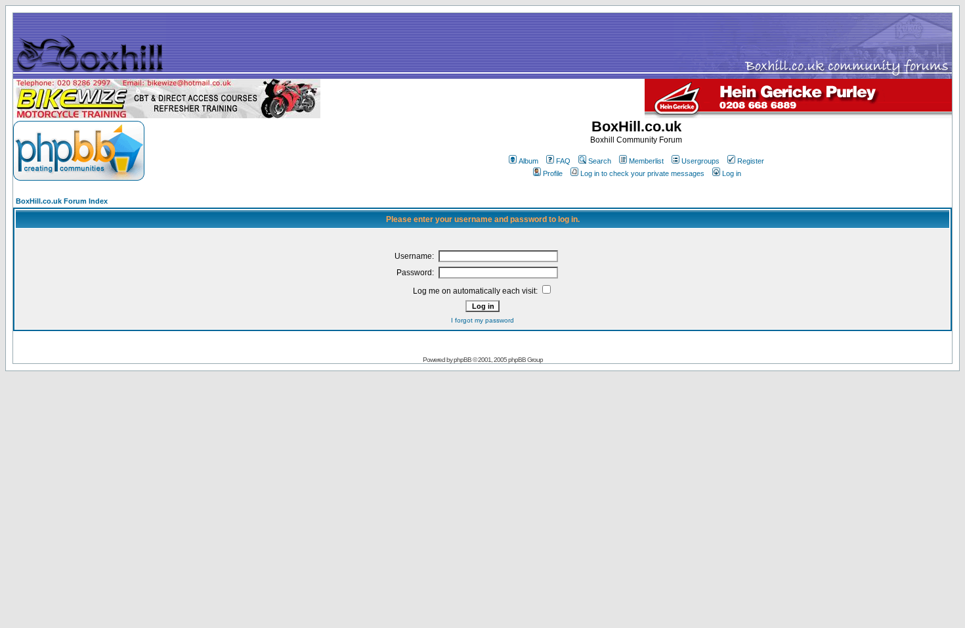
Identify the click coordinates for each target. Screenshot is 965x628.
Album (528, 161)
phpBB (462, 359)
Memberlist (646, 161)
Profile (553, 173)
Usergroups (700, 161)
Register (750, 161)
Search (599, 161)
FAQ (563, 161)
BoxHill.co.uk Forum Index (62, 201)
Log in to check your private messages (642, 173)
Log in (731, 173)
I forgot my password (482, 320)
